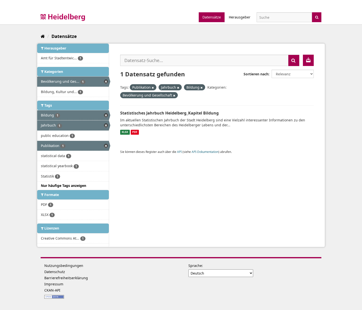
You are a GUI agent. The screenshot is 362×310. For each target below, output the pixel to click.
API (179, 152)
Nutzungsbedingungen (63, 265)
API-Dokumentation (205, 152)
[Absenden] (317, 17)
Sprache (195, 265)
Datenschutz (54, 271)
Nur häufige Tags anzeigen (63, 185)
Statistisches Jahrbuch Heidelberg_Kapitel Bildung (169, 113)
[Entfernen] (153, 87)
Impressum (53, 284)
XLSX (125, 132)
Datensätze (211, 17)
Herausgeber (239, 17)
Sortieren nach (256, 74)
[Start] (43, 36)
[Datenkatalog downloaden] (308, 60)
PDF (134, 132)
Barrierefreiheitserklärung (66, 278)
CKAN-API (52, 290)
